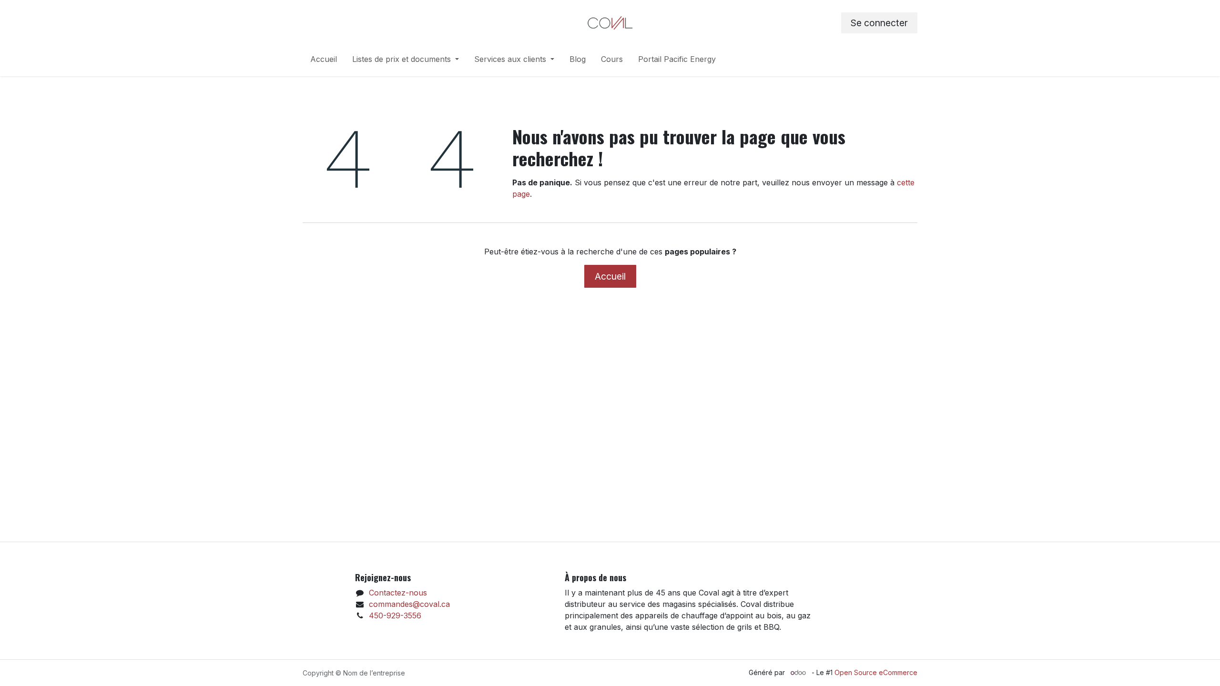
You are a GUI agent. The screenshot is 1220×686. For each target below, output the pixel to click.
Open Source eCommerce (875, 672)
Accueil (610, 276)
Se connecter (879, 23)
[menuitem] (324, 61)
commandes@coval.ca (409, 604)
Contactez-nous (398, 592)
